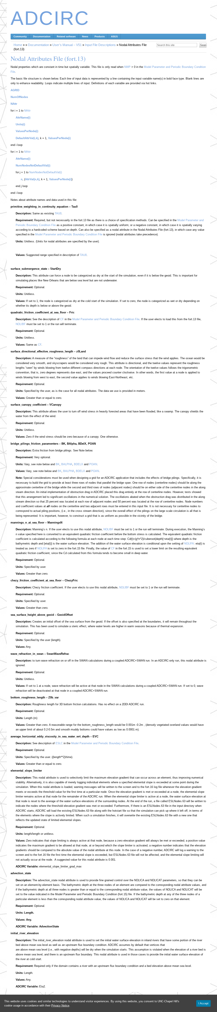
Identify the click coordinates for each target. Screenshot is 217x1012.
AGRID (15, 90)
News (85, 36)
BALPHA (66, 464)
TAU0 (58, 213)
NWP (127, 66)
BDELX (78, 464)
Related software (66, 36)
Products (100, 36)
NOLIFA (189, 543)
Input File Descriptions (100, 45)
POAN (93, 464)
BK (58, 464)
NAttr (14, 103)
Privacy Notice (60, 1005)
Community (20, 36)
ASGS (114, 36)
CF (62, 319)
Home (18, 45)
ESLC (59, 743)
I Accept (203, 1003)
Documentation (41, 36)
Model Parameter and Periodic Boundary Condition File (68, 234)
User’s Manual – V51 (67, 45)
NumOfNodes (19, 97)
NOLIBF (21, 324)
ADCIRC (50, 18)
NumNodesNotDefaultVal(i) (45, 172)
